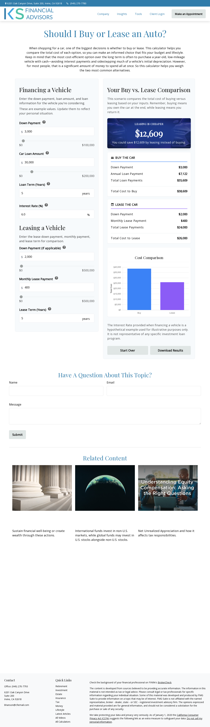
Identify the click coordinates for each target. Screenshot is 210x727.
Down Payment (32, 122)
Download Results (170, 350)
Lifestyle (59, 709)
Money (59, 705)
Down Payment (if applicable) (42, 247)
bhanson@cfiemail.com (16, 704)
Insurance (60, 698)
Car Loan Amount (34, 153)
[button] (103, 13)
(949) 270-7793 (20, 686)
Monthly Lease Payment (38, 278)
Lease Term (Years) (35, 309)
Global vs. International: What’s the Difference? (98, 518)
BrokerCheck (164, 682)
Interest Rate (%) (33, 205)
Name (13, 382)
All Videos (60, 717)
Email (110, 382)
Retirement (61, 686)
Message (15, 404)
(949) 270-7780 (78, 3)
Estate (58, 694)
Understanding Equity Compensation (160, 518)
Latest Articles (63, 713)
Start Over (127, 350)
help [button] (44, 122)
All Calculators (62, 721)
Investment (61, 690)
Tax (57, 702)
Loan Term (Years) (34, 184)
